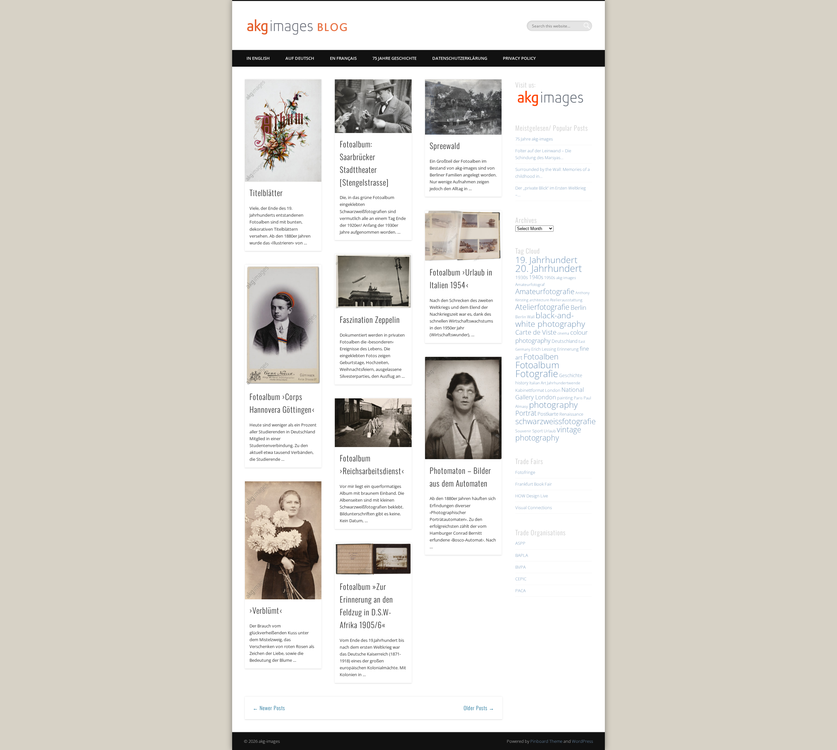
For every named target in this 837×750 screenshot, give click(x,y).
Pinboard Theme (546, 741)
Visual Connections (533, 507)
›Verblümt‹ (265, 610)
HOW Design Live (531, 496)
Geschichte (570, 375)
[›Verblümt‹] (283, 540)
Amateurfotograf (530, 284)
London (552, 390)
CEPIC (520, 579)
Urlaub (550, 431)
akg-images (566, 277)
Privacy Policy (519, 58)
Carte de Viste (535, 332)
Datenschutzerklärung (459, 58)
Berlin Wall (525, 317)
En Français (343, 58)
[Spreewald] (463, 107)
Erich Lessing (543, 349)
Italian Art (537, 383)
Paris (578, 398)
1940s (536, 277)
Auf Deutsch (299, 58)
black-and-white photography (550, 319)
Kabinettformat (529, 390)
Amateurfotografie (544, 291)
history (521, 383)
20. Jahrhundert (548, 268)
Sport (537, 431)
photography (553, 404)
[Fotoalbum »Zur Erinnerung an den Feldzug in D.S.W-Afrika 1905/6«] (373, 559)
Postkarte (548, 413)
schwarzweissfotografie (555, 421)
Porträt (526, 413)
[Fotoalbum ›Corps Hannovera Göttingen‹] (283, 325)
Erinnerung (568, 349)
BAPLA (521, 555)
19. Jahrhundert (546, 260)
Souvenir (523, 431)
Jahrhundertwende (563, 383)
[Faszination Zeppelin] (373, 281)
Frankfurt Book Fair (533, 484)
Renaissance (571, 414)
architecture (539, 300)
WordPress (582, 741)
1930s (521, 277)
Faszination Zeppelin (370, 319)
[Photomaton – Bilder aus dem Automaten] (463, 408)
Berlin (578, 307)
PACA (520, 590)
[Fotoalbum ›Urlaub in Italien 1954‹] (463, 236)
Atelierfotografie (542, 307)
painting (565, 398)
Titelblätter (266, 192)
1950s (549, 277)
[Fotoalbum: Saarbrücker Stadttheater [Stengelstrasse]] (373, 106)
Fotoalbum (537, 364)
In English (258, 58)
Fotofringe (525, 472)
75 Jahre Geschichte (394, 58)
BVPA (520, 567)
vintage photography (548, 434)
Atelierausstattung (566, 300)
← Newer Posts (269, 708)
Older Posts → (479, 708)
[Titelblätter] (283, 130)
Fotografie (536, 373)
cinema (563, 333)
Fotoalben (540, 356)
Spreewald (445, 145)
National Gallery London (549, 393)
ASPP (520, 543)
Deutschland (564, 341)
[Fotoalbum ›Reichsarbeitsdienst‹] (373, 422)
